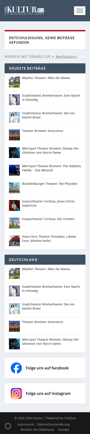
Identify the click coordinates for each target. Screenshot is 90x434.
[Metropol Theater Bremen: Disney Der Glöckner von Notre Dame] (14, 152)
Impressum (25, 424)
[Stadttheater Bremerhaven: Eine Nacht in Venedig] (14, 99)
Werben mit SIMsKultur (38, 429)
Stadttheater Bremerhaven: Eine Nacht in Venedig (51, 97)
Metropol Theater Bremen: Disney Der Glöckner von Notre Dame (50, 150)
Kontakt (63, 429)
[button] (8, 426)
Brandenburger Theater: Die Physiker (50, 184)
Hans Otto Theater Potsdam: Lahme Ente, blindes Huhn (49, 238)
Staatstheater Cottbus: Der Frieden (48, 219)
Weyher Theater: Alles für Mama (46, 78)
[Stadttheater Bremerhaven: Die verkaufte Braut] (14, 117)
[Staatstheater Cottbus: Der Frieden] (14, 223)
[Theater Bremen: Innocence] (14, 135)
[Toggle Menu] (79, 10)
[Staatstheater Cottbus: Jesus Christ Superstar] (14, 205)
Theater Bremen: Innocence (42, 131)
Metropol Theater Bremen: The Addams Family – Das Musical (51, 168)
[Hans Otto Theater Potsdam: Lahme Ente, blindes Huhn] (14, 240)
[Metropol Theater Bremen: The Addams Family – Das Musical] (14, 170)
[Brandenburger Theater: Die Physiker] (14, 187)
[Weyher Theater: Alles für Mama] (14, 82)
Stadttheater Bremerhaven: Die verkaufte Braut (49, 115)
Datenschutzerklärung (53, 424)
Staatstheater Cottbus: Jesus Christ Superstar (48, 203)
